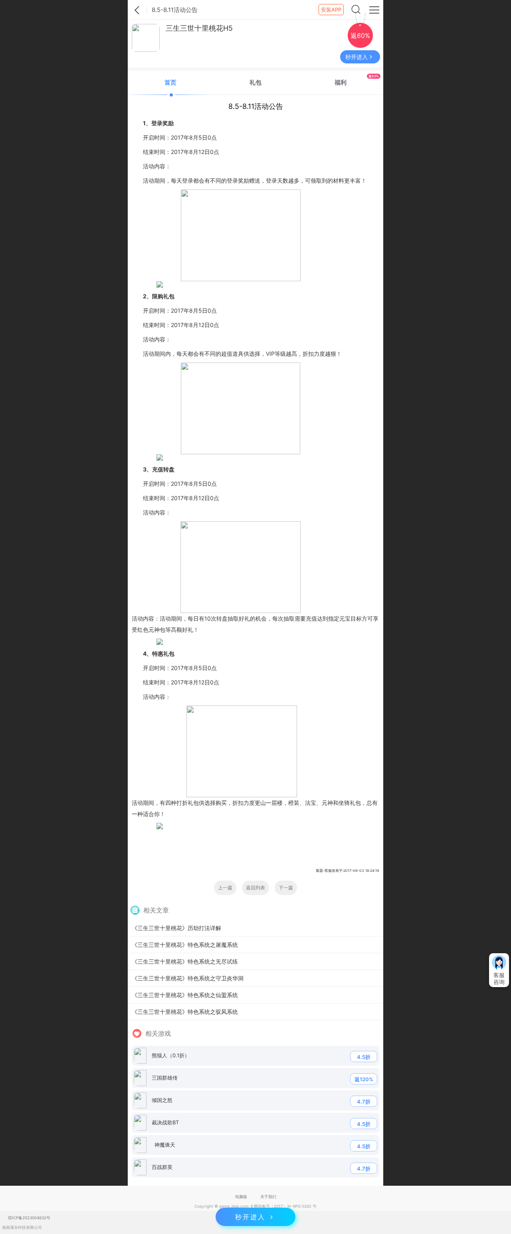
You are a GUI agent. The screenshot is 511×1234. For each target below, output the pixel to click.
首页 (170, 82)
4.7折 (363, 1101)
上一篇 (225, 888)
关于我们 (268, 1196)
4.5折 (363, 1057)
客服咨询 (499, 978)
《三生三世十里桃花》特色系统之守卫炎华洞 (188, 978)
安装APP (331, 9)
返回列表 (255, 888)
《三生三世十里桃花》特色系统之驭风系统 (185, 1011)
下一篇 (286, 888)
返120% (364, 1079)
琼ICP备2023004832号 (29, 1217)
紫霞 (137, 10)
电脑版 (241, 1196)
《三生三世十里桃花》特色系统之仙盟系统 (185, 995)
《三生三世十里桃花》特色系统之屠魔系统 (185, 944)
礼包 (255, 82)
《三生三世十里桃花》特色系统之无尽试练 (185, 961)
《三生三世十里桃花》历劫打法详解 (176, 928)
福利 (357, 80)
